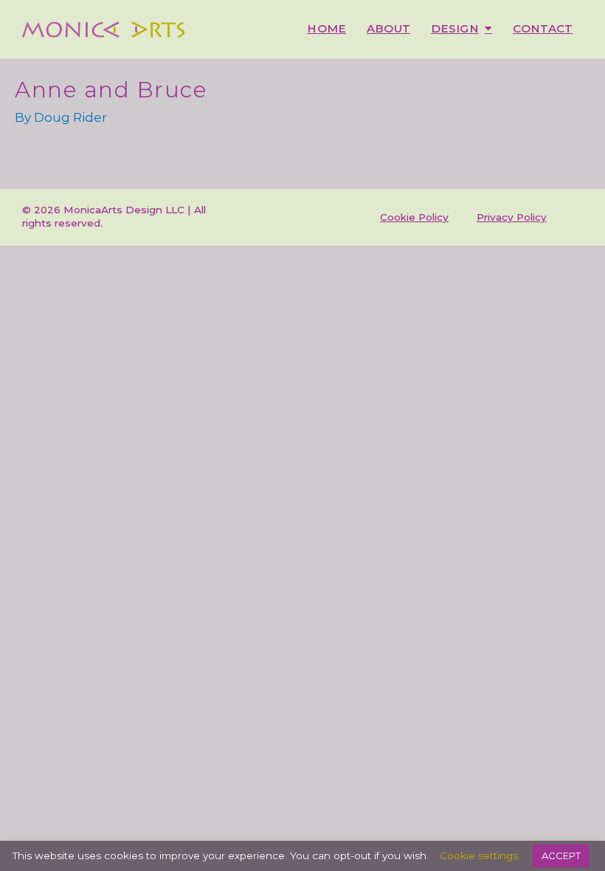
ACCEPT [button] (561, 855)
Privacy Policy (512, 217)
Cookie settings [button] (479, 855)
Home (326, 28)
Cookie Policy (414, 217)
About (388, 28)
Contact (543, 28)
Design (455, 28)
